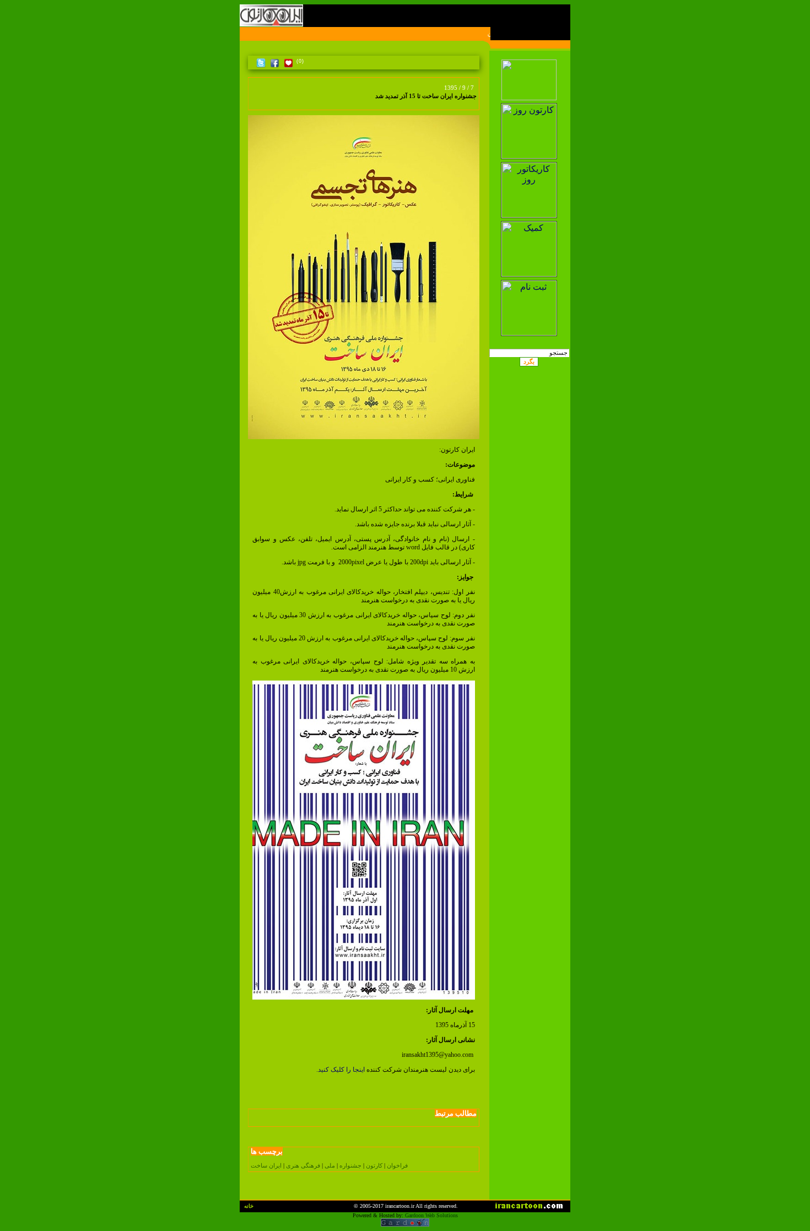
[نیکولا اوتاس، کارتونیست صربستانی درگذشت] (254, 103)
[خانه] (473, 61)
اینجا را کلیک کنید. (340, 1069)
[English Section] (529, 56)
